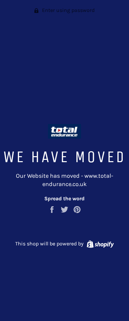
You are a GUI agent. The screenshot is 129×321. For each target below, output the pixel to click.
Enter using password (68, 10)
